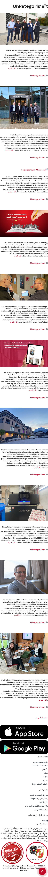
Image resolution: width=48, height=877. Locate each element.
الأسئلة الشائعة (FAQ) (40, 784)
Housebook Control (40, 765)
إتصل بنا (45, 780)
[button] (47, 820)
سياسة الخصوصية (41, 809)
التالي (39, 717)
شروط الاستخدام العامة (39, 795)
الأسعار (45, 769)
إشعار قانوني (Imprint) (39, 798)
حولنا (46, 773)
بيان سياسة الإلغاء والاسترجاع (36, 805)
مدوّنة (46, 776)
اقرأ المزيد (12, 68)
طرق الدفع (44, 802)
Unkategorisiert (37, 75)
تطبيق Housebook (40, 762)
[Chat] (42, 871)
